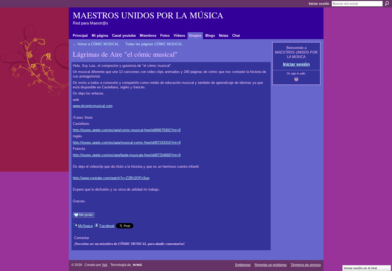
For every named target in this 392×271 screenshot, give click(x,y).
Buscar (387, 3)
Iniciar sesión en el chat (360, 268)
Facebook (107, 226)
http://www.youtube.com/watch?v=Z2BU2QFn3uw (111, 178)
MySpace (85, 226)
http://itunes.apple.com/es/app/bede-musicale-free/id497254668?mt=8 (127, 155)
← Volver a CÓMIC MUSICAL (96, 44)
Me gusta (86, 215)
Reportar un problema (271, 265)
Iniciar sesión (319, 4)
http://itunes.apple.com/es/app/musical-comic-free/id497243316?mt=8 (127, 143)
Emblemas (243, 265)
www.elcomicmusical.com (93, 106)
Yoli (104, 265)
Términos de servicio (306, 265)
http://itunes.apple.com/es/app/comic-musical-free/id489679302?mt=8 (127, 130)
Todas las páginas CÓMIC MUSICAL (153, 44)
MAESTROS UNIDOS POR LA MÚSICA (148, 15)
